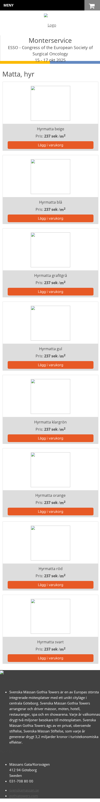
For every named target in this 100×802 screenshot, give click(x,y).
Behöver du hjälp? (55, 796)
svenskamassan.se (24, 790)
